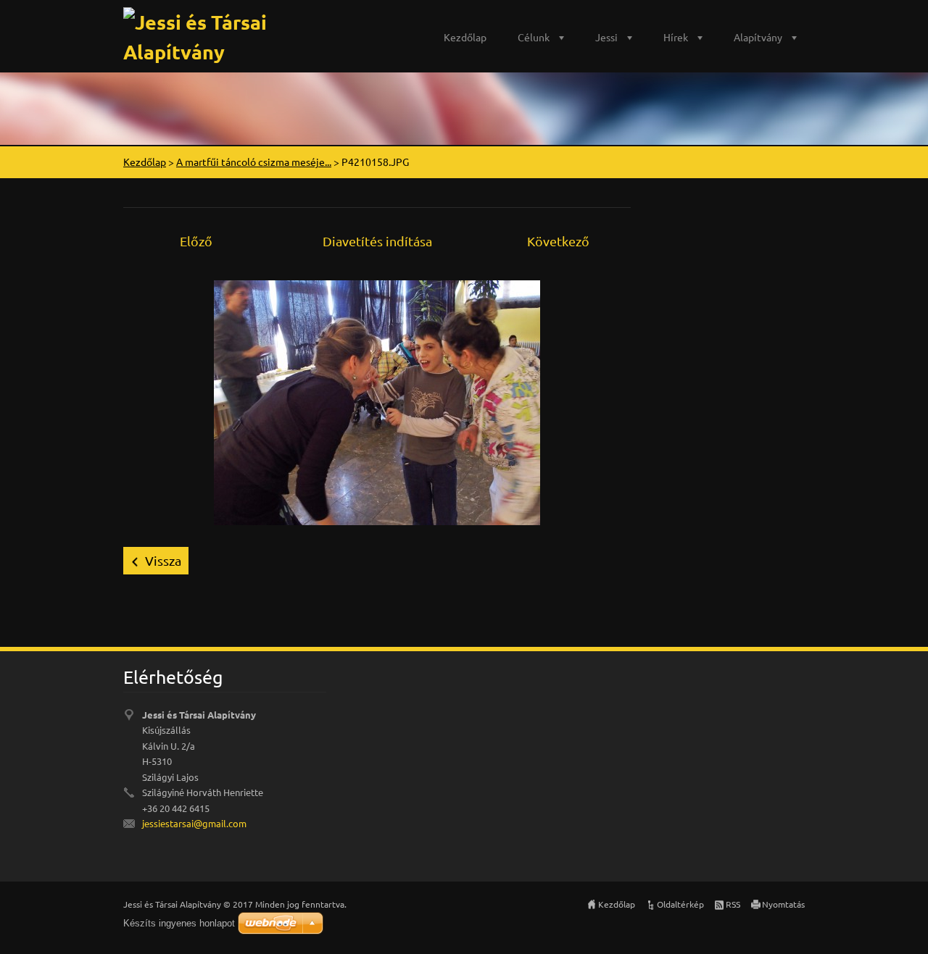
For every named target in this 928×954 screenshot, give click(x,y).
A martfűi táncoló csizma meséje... (253, 161)
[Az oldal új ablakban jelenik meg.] (377, 401)
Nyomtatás (783, 904)
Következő (558, 240)
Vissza (163, 560)
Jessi (606, 36)
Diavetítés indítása (377, 240)
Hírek (675, 36)
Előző (196, 240)
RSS (733, 904)
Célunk (534, 36)
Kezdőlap (465, 36)
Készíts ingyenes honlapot (179, 923)
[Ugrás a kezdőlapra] (242, 33)
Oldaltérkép (680, 904)
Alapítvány (758, 36)
